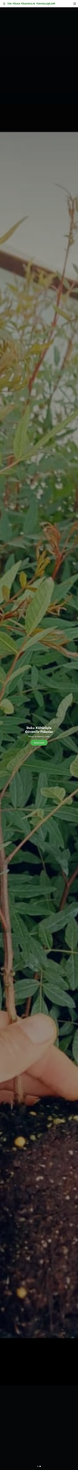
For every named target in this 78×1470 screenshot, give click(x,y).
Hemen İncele (39, 742)
